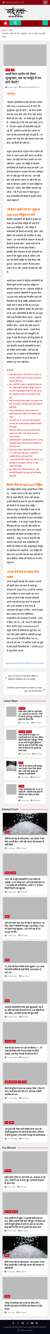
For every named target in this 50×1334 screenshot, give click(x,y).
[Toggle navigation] (15, 22)
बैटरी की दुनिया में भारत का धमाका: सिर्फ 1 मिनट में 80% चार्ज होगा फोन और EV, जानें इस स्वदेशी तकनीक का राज (24, 1091)
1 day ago (25, 777)
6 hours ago (25, 754)
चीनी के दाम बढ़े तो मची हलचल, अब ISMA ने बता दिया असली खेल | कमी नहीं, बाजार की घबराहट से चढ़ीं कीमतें (25, 404)
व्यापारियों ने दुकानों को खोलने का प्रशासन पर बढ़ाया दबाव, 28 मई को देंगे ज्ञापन (24, 689)
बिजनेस (8, 70)
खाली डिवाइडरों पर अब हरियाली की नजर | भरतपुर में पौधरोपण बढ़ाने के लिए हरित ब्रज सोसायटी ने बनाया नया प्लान (26, 443)
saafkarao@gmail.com (30, 87)
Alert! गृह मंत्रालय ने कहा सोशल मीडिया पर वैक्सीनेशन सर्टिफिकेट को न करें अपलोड (23, 678)
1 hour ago (25, 723)
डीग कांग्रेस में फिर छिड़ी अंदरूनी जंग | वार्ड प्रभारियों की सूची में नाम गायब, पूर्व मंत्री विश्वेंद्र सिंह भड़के (25, 472)
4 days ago (11, 892)
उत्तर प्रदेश (22, 708)
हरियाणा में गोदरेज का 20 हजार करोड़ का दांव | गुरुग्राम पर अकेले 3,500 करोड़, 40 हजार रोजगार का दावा (25, 433)
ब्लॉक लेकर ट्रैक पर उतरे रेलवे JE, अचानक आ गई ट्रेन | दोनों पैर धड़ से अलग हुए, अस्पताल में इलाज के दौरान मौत (25, 377)
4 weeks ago (12, 1017)
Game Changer (10, 1082)
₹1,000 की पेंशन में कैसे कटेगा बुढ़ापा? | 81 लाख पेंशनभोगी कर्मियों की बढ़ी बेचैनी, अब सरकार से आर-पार (24, 969)
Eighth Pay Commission (34, 663)
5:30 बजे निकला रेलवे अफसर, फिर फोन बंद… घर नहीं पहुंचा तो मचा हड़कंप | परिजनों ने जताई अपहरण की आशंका (26, 462)
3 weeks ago (12, 976)
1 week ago (11, 935)
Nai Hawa (37, 723)
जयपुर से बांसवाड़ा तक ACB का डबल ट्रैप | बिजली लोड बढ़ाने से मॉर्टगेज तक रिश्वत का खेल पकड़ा (25, 413)
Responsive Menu (45, 2)
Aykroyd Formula (17, 663)
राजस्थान (21, 786)
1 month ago (12, 1057)
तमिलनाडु (29, 732)
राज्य (13, 70)
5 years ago (12, 87)
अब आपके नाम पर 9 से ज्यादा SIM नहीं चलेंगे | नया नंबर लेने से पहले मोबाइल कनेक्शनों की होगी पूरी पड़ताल (25, 423)
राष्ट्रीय (24, 1082)
